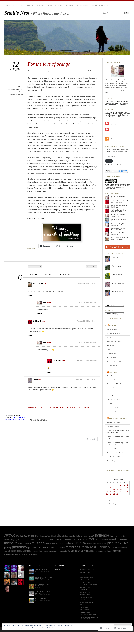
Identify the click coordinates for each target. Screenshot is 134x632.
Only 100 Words (85, 587)
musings (38, 543)
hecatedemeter (84, 609)
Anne (112, 219)
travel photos (97, 551)
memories (22, 543)
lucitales (123, 539)
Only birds (114, 372)
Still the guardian (112, 329)
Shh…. (109, 349)
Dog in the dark (112, 353)
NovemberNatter (90, 543)
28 (117, 494)
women (30, 554)
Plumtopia (83, 604)
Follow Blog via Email (117, 146)
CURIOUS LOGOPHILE (87, 570)
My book (69, 6)
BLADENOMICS (85, 612)
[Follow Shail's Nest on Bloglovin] (116, 172)
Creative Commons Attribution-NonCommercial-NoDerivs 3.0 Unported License (117, 187)
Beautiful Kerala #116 (113, 422)
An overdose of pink (118, 283)
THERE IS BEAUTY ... (42, 570)
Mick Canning (38, 284)
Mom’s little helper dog (114, 361)
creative (119, 536)
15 (121, 489)
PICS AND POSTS (85, 582)
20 (114, 491)
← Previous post (35, 267)
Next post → (91, 267)
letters (105, 540)
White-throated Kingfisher (115, 400)
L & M (97, 540)
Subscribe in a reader (116, 138)
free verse (68, 540)
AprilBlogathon (41, 536)
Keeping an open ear (113, 333)
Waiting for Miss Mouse (114, 341)
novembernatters (101, 543)
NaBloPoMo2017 (61, 543)
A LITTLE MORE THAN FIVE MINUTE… (42, 592)
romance (118, 548)
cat (91, 536)
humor (89, 539)
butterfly (87, 536)
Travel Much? (84, 607)
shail (37, 71)
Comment (91, 439)
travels (117, 550)
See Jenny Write (85, 592)
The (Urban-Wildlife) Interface (89, 584)
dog (12, 539)
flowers (53, 539)
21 (117, 491)
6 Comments (92, 71)
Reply (30, 295)
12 (110, 489)
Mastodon (108, 508)
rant (112, 547)
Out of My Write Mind (86, 577)
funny (82, 539)
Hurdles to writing (117, 291)
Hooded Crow (111, 392)
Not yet (109, 337)
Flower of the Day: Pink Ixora (116, 453)
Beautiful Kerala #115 (113, 457)
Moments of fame (55, 6)
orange (13, 92)
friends (76, 539)
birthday (65, 536)
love (113, 539)
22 (121, 491)
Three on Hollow (117, 274)
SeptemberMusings (18, 550)
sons (48, 551)
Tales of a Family (85, 572)
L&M (101, 540)
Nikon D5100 (76, 543)
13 (114, 489)
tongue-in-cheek (58, 551)
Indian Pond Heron (113, 380)
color (8, 89)
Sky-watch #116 (112, 449)
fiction (33, 539)
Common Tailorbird (113, 388)
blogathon (72, 536)
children (112, 536)
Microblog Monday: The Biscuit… (118, 210)
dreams (23, 540)
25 (107, 494)
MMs (28, 543)
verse (22, 554)
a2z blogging (30, 536)
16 (124, 489)
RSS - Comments (114, 131)
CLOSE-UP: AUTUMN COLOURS (42, 585)
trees (17, 555)
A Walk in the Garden (86, 580)
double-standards (16, 89)
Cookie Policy (51, 628)
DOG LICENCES (40, 599)
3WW (17, 536)
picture (112, 543)
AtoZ (48, 536)
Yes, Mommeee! (112, 357)
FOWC (61, 539)
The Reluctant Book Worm (88, 614)
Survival (109, 465)
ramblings (52, 71)
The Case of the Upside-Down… (118, 197)
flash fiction (46, 540)
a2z (21, 536)
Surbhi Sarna (84, 589)
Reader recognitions (101, 6)
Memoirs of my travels (87, 597)
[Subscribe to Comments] (107, 131)
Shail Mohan (119, 184)
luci (117, 539)
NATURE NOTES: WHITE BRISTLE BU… (43, 577)
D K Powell (37, 321)
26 (110, 494)
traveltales (9, 554)
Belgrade (53, 536)
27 (114, 494)
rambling (62, 547)
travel (88, 550)
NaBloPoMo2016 (49, 543)
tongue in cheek (75, 550)
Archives (40, 6)
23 (124, 491)
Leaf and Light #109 (113, 426)
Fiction (30, 6)
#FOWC (10, 535)
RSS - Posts (112, 125)
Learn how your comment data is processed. (14, 418)
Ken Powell (114, 201)
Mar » (111, 496)
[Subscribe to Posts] (107, 125)
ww (35, 554)
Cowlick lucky (116, 257)
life (109, 539)
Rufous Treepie (112, 396)
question (41, 547)
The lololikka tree (117, 266)
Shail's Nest (16, 13)
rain (57, 547)
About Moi (9, 6)
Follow (109, 160)
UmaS (35, 379)
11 (107, 489)
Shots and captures (118, 418)
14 (117, 489)
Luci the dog (114, 325)
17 (128, 489)
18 (107, 491)
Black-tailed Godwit (113, 408)
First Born (39, 540)
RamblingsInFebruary (16, 94)
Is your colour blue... (86, 602)
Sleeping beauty (112, 365)
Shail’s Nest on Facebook (118, 471)
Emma (82, 575)
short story (34, 551)
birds (60, 535)
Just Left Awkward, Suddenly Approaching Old (89, 617)
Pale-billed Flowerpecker (115, 404)
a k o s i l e (83, 599)
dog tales (17, 540)
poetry (20, 6)
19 (110, 491)
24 (128, 491)
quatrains (32, 547)
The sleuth (110, 345)
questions (50, 547)
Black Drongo (111, 376)
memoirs (10, 543)
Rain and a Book (85, 594)
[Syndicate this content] (108, 325)
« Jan (107, 496)
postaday (19, 547)
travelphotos (108, 551)
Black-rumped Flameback (115, 384)
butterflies (79, 536)
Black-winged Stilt (112, 412)
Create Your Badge (110, 504)
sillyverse (42, 551)
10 (128, 487)
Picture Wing (111, 461)
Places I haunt (82, 6)
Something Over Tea (43, 571)
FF (28, 539)
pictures (123, 543)
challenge (44, 71)
